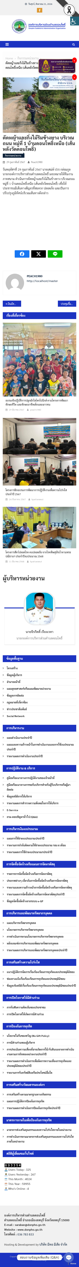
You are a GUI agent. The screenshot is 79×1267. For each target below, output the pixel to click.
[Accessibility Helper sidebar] (74, 21)
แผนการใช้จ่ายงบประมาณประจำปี (25, 838)
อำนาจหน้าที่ (13, 681)
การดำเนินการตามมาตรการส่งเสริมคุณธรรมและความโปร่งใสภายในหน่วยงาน (40, 1139)
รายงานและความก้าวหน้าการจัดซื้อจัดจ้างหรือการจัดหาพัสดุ (39, 887)
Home (73, 1263)
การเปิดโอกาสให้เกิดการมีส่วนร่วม (25, 1014)
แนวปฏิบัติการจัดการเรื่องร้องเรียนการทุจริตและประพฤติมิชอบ (41, 972)
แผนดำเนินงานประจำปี (19, 737)
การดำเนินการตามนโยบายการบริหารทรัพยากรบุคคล (35, 936)
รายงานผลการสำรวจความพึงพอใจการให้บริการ (32, 803)
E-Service (12, 810)
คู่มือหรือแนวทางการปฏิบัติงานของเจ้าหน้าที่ (31, 778)
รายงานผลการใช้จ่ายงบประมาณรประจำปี (29, 852)
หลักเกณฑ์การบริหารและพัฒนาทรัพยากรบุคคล (32, 943)
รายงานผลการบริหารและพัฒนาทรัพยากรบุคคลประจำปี (37, 950)
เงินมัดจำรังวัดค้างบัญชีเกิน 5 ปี (14, 303)
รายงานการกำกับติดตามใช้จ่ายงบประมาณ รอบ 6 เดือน (36, 845)
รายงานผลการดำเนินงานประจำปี (25, 756)
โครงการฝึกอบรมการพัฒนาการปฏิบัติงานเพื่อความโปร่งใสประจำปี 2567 (36, 492)
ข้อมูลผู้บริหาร (14, 675)
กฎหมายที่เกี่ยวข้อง (17, 702)
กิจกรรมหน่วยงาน (13, 155)
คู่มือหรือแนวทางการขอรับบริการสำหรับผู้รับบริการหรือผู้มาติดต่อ (38, 787)
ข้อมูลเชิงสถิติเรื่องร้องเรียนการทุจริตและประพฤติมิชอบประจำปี (41, 985)
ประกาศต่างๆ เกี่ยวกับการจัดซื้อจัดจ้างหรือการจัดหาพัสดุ (37, 880)
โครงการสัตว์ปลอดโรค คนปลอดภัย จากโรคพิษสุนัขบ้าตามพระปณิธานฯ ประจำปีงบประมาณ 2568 (38, 554)
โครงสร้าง (12, 668)
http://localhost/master (42, 281)
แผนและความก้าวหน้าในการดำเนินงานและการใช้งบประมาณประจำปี (40, 747)
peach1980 (36, 162)
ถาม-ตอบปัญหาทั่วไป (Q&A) (22, 816)
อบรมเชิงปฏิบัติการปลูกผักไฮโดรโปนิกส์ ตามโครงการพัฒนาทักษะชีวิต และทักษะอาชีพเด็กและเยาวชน (37, 402)
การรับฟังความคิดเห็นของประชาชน (26, 1007)
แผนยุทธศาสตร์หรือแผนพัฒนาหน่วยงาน (29, 688)
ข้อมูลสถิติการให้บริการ (19, 796)
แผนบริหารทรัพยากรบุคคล (21, 923)
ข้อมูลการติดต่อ (15, 695)
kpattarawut (38, 499)
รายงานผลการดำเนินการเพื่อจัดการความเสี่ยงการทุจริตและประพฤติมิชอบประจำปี (39, 1063)
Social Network (16, 716)
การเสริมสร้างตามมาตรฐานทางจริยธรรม (29, 1094)
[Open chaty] (69, 1257)
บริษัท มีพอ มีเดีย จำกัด (53, 1244)
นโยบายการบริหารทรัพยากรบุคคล (25, 929)
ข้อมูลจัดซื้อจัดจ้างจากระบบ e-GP (25, 901)
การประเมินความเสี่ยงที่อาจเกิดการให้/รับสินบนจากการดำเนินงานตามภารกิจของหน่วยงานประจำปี (40, 1052)
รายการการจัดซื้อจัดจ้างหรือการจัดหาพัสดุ (29, 873)
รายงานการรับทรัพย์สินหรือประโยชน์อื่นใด (29, 1072)
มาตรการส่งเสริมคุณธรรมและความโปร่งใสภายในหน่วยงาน (39, 1129)
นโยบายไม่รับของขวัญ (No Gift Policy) (28, 1035)
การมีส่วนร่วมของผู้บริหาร (21, 1042)
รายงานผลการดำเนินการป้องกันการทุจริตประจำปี (33, 1108)
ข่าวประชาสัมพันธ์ (17, 709)
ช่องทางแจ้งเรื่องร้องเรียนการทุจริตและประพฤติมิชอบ (36, 978)
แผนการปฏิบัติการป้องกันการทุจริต (25, 1101)
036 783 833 (25, 1234)
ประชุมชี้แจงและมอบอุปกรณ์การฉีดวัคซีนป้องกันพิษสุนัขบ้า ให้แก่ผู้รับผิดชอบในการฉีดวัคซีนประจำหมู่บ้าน (68, 303)
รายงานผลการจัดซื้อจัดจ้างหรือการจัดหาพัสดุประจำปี (35, 894)
